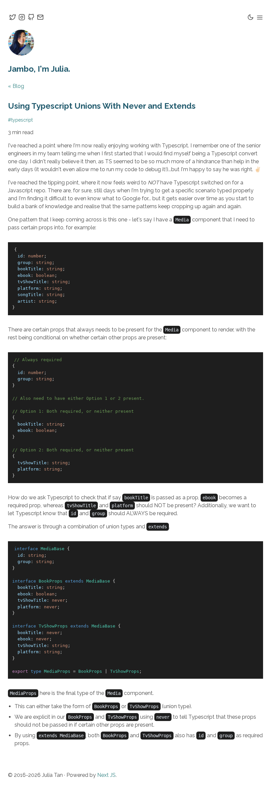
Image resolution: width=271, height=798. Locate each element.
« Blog (16, 86)
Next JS (106, 775)
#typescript (20, 120)
